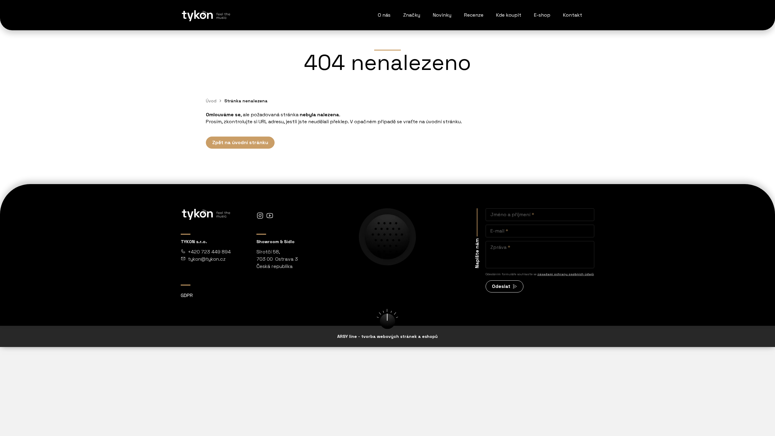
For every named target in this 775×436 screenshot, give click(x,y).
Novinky (442, 15)
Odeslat (501, 286)
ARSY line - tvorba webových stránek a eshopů (387, 336)
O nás (384, 15)
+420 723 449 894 (209, 252)
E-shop (542, 15)
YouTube (269, 215)
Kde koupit (508, 15)
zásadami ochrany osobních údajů (565, 274)
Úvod (211, 101)
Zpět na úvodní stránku (240, 142)
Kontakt (572, 15)
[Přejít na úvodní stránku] (205, 15)
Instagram (260, 215)
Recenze (473, 15)
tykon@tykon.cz (207, 259)
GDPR (187, 295)
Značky (411, 15)
